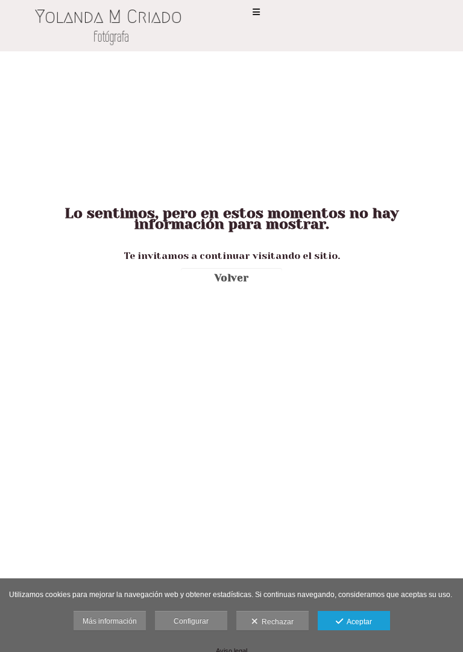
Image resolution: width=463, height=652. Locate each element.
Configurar (191, 621)
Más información (110, 621)
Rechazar (276, 622)
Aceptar (357, 622)
